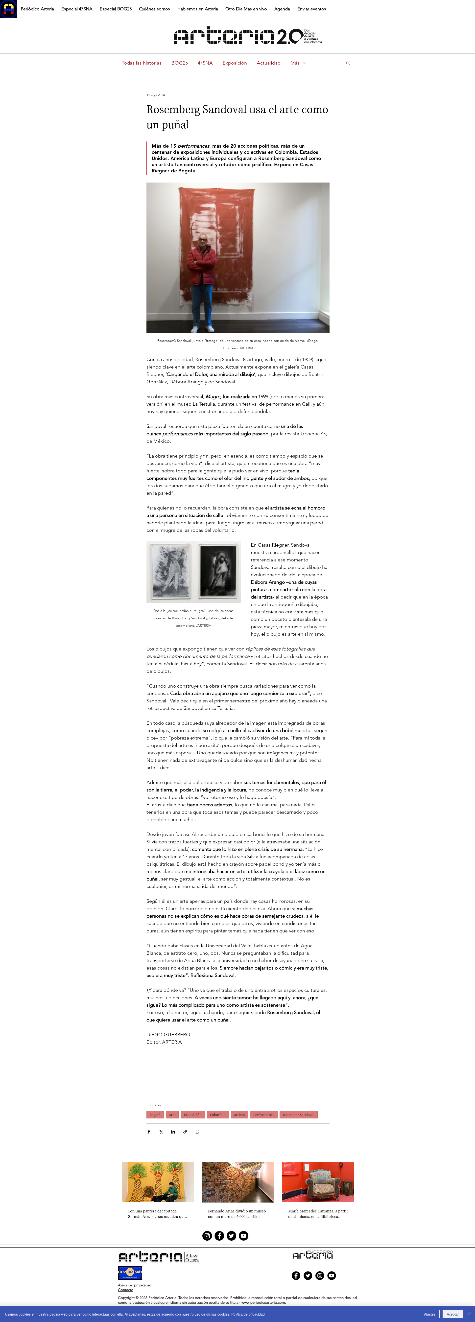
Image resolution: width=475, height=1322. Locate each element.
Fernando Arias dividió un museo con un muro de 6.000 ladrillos (237, 1213)
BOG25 (179, 63)
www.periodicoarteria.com (263, 1302)
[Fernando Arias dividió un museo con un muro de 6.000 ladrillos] (238, 1182)
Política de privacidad (248, 1314)
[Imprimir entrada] (197, 1131)
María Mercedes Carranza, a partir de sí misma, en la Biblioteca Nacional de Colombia (318, 1213)
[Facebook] (219, 1236)
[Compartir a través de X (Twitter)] (161, 1131)
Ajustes (429, 1314)
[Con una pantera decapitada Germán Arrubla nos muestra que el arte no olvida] (158, 1182)
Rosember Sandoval (298, 1114)
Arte (172, 1114)
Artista (239, 1114)
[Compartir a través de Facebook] (148, 1131)
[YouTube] (243, 1236)
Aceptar (453, 1314)
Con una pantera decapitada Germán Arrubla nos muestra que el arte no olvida (157, 1213)
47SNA (205, 63)
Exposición (235, 63)
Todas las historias (142, 63)
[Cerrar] (469, 1314)
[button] (348, 63)
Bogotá (155, 1114)
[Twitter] (231, 1236)
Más (295, 63)
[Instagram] (207, 1236)
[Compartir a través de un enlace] (185, 1131)
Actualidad (269, 63)
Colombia (218, 1114)
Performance (263, 1114)
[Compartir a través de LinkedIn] (173, 1131)
